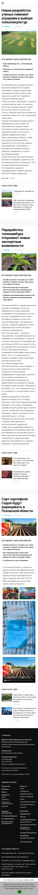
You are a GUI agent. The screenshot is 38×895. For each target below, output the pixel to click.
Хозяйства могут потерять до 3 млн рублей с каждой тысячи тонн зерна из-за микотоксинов (18, 77)
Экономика (24, 835)
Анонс (22, 788)
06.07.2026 (16, 704)
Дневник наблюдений (7, 812)
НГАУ (12, 178)
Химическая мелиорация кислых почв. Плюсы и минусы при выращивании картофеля (19, 297)
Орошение (24, 811)
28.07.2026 (16, 212)
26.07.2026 (16, 481)
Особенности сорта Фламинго (15, 560)
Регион (23, 817)
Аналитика (6, 786)
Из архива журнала (9, 816)
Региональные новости (28, 802)
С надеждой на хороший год (23, 191)
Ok (19, 892)
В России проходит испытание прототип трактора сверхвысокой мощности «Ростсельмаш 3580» (17, 289)
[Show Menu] (3, 3)
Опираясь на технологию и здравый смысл (18, 860)
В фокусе (5, 789)
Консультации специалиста (7, 822)
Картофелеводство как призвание (15, 857)
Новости (23, 786)
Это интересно (26, 842)
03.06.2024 (18, 250)
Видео (4, 792)
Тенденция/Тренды (28, 820)
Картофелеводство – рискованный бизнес (18, 853)
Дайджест (6, 795)
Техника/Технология (28, 833)
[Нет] (35, 888)
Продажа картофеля (27, 838)
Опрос (22, 799)
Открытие (5, 799)
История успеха (8, 819)
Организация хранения (28, 824)
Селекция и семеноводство (7, 802)
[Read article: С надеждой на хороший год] (7, 194)
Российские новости (27, 804)
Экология (5, 806)
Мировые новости (26, 794)
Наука (4, 797)
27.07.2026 (16, 467)
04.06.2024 (18, 27)
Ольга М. (7, 515)
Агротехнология (25, 822)
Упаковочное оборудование (25, 828)
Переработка (25, 814)
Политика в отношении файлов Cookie (16, 774)
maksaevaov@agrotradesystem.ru (13, 764)
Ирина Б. (7, 27)
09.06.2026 (16, 720)
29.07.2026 (16, 194)
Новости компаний (26, 796)
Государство (24, 791)
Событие (23, 807)
